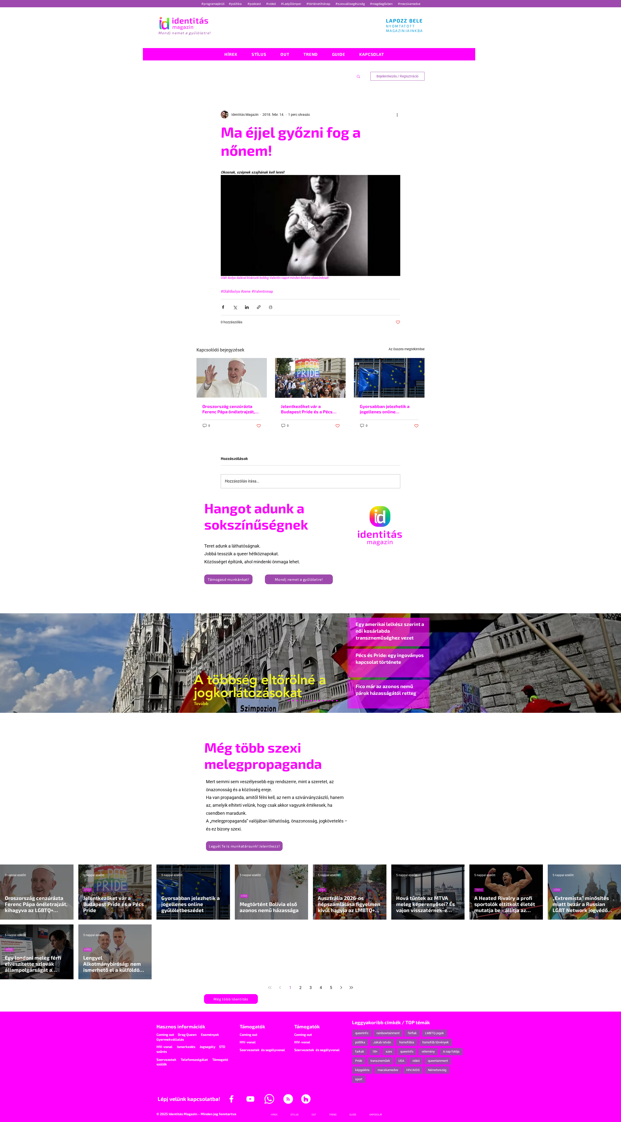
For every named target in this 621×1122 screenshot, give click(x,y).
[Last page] (351, 987)
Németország (437, 1070)
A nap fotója (451, 1051)
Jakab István (382, 1042)
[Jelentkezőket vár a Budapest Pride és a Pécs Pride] (310, 378)
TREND (479, 890)
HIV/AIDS (413, 1070)
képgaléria (362, 1070)
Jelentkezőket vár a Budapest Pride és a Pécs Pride (307, 409)
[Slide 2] (323, 700)
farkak (359, 1051)
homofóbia (406, 1042)
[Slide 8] (306, 700)
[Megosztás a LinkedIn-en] (247, 307)
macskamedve (388, 1070)
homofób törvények (435, 1042)
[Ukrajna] (297, 700)
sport (358, 1079)
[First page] (269, 987)
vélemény (428, 1051)
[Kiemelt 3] (315, 700)
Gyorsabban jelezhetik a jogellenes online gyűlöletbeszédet (384, 409)
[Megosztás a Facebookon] (223, 307)
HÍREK (87, 890)
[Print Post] (270, 307)
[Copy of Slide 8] (336, 700)
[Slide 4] (328, 700)
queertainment (438, 1061)
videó (416, 1061)
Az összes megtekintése (407, 349)
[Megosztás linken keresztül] (258, 307)
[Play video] (310, 225)
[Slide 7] (288, 700)
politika (360, 1042)
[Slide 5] (332, 700)
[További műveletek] (397, 114)
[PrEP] (301, 700)
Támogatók (252, 1026)
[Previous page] (280, 987)
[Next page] (341, 987)
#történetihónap (319, 4)
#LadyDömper (291, 4)
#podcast (254, 4)
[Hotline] (293, 700)
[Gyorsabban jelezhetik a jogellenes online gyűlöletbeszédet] (389, 378)
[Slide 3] (319, 700)
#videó (271, 4)
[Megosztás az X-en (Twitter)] (235, 307)
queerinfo (361, 1033)
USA (401, 1061)
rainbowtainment (388, 1033)
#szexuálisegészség (350, 4)
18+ (374, 1051)
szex (389, 1051)
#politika (235, 4)
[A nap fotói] (310, 700)
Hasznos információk (180, 1026)
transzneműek (380, 1061)
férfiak (412, 1033)
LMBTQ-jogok (434, 1033)
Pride (358, 1061)
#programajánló (214, 4)
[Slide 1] (284, 700)
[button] (358, 76)
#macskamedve (409, 4)
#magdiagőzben (381, 4)
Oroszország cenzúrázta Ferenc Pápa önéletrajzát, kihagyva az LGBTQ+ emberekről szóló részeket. (230, 409)
